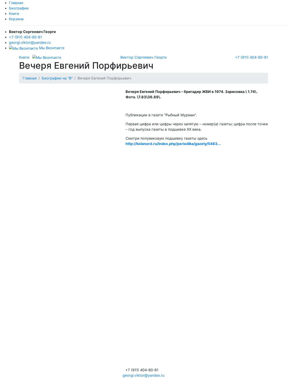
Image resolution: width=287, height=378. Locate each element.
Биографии (19, 8)
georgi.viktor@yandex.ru (30, 42)
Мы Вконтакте (51, 48)
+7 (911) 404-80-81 (25, 37)
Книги (14, 13)
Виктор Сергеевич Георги (143, 57)
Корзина (16, 19)
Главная (16, 2)
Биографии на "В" (57, 78)
